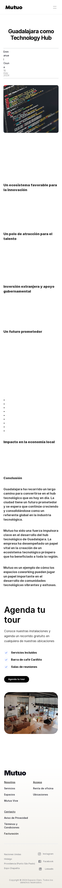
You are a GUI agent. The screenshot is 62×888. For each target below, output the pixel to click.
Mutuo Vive (11, 800)
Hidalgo (8, 859)
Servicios (9, 788)
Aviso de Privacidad (16, 817)
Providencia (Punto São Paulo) (19, 863)
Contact (9, 811)
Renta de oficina (43, 788)
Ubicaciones (40, 794)
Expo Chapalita (12, 868)
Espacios (9, 794)
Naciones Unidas (12, 854)
